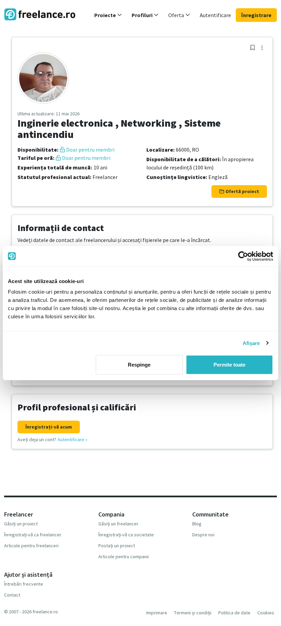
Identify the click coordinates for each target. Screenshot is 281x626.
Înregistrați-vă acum (48, 427)
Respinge (139, 365)
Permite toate (229, 365)
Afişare (251, 343)
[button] (108, 15)
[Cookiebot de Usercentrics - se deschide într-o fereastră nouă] (243, 256)
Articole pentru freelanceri (31, 545)
